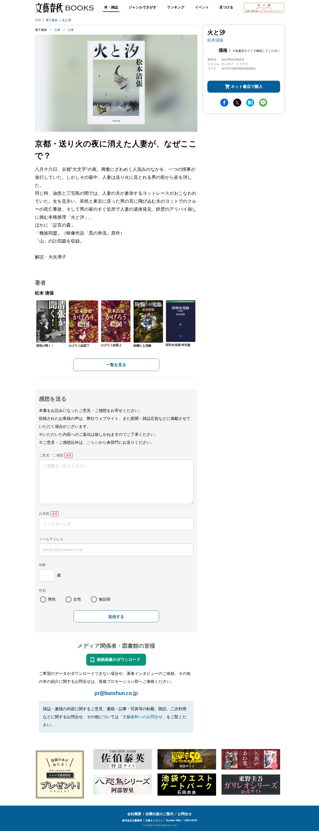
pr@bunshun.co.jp (116, 693)
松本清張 (215, 40)
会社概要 (134, 814)
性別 (42, 590)
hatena (250, 103)
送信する (116, 617)
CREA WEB (190, 820)
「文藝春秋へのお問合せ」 (142, 717)
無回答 (105, 599)
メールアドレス (51, 539)
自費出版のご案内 (159, 814)
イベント (202, 7)
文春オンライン (154, 820)
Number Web (173, 820)
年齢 (42, 565)
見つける (226, 7)
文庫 (57, 29)
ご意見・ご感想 (51, 455)
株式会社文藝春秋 (132, 820)
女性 (77, 599)
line (263, 103)
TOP (38, 20)
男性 (52, 599)
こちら (93, 443)
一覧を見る (116, 365)
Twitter (237, 103)
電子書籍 (52, 20)
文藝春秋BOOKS (64, 7)
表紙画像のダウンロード (119, 660)
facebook (224, 103)
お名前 (44, 513)
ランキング (175, 7)
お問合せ (185, 814)
